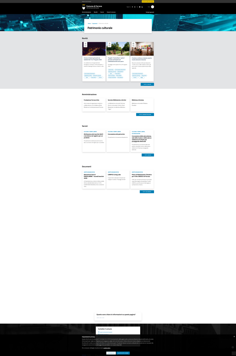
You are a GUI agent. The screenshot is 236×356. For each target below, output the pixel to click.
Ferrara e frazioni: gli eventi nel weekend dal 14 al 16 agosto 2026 (93, 59)
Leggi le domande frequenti (106, 332)
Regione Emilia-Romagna (86, 1)
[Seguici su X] (137, 7)
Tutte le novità (147, 84)
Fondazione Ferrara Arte (91, 100)
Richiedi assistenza (104, 334)
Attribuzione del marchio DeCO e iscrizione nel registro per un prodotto (93, 136)
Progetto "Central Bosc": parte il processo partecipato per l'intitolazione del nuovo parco (116, 59)
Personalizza (111, 353)
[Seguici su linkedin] (141, 7)
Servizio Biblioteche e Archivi (117, 100)
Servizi (102, 12)
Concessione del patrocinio (116, 134)
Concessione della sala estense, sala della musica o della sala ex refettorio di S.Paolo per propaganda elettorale (141, 138)
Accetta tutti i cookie (123, 353)
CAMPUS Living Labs (114, 174)
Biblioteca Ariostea (138, 100)
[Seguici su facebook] (132, 7)
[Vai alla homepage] (84, 7)
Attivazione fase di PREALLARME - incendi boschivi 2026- (94, 176)
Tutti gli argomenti (150, 12)
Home (89, 23)
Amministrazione (86, 12)
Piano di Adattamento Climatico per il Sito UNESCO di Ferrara (142, 175)
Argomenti (94, 23)
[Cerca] (152, 6)
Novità (95, 12)
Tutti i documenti (147, 191)
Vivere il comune (111, 12)
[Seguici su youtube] (139, 7)
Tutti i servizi (148, 155)
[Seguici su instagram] (134, 7)
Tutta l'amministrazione (145, 114)
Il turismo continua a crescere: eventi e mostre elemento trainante (142, 59)
